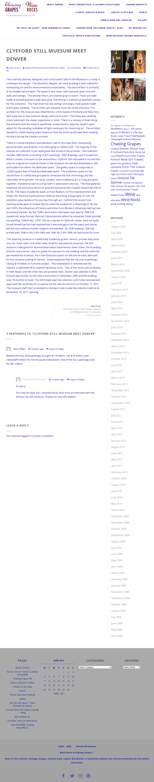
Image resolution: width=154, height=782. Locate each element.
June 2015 (116, 327)
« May (56, 693)
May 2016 (116, 308)
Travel (134, 189)
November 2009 (120, 522)
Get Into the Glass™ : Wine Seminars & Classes (43, 28)
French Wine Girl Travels (34, 379)
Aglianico (126, 129)
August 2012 (118, 409)
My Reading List (138, 28)
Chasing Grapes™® (136, 4)
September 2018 (120, 270)
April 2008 (117, 636)
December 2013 (120, 352)
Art (133, 128)
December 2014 (120, 340)
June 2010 (116, 497)
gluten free (116, 163)
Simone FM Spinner (122, 180)
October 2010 (118, 478)
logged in (26, 436)
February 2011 (119, 472)
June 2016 (116, 302)
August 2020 (118, 226)
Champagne (138, 136)
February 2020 (119, 251)
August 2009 (118, 541)
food (120, 155)
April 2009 (117, 566)
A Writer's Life (128, 132)
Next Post (82, 309)
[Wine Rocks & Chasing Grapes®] (21, 12)
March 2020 (118, 245)
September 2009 (120, 535)
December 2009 (120, 516)
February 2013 (119, 384)
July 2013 (116, 365)
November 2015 (120, 321)
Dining (138, 152)
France (141, 155)
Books (114, 136)
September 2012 (120, 403)
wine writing (118, 204)
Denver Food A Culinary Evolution (128, 150)
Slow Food (116, 189)
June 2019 (116, 258)
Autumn (114, 132)
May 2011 (116, 459)
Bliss (140, 132)
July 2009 (116, 547)
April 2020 (117, 239)
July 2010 (116, 491)
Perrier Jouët (126, 174)
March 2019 (118, 264)
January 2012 (118, 440)
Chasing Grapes (126, 144)
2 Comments (75, 67)
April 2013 (117, 371)
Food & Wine (129, 155)
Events (143, 12)
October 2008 (118, 604)
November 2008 (120, 598)
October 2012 (118, 396)
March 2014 (118, 346)
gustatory (126, 163)
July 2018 (116, 283)
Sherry (114, 178)
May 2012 (116, 428)
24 (73, 685)
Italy (135, 163)
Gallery (142, 20)
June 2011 (116, 453)
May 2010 (116, 503)
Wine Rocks (130, 199)
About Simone (55, 4)
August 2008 (118, 610)
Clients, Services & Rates (90, 12)
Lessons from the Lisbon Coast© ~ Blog (99, 28)
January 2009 (118, 585)
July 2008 (116, 617)
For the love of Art (93, 315)
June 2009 (116, 554)
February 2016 (119, 314)
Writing (129, 204)
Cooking (115, 148)
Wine (130, 194)
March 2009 (118, 573)
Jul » (63, 693)
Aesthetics (117, 128)
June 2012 (116, 421)
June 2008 (116, 623)
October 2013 (118, 358)
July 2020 (116, 233)
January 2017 (118, 296)
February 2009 (119, 579)
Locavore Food (126, 170)
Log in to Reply (56, 348)
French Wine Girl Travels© (116, 20)
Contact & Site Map (122, 12)
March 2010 (118, 510)
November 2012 (120, 390)
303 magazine (116, 125)
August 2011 (118, 447)
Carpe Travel (124, 136)
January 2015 (118, 333)
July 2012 (116, 415)
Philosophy (138, 174)
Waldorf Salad (118, 195)
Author (138, 128)
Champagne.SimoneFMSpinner (126, 139)
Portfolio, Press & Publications (81, 35)
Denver (124, 148)
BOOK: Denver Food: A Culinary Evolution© (94, 4)
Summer (126, 189)
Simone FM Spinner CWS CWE (130, 186)
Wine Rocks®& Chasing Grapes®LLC (126, 35)
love (137, 170)
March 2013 (118, 377)
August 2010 (118, 484)
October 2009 (118, 529)
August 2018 (118, 277)
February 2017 (119, 289)
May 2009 (116, 560)
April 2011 (117, 466)
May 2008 (116, 629)
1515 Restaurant (128, 125)
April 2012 (117, 434)
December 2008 (120, 592)
